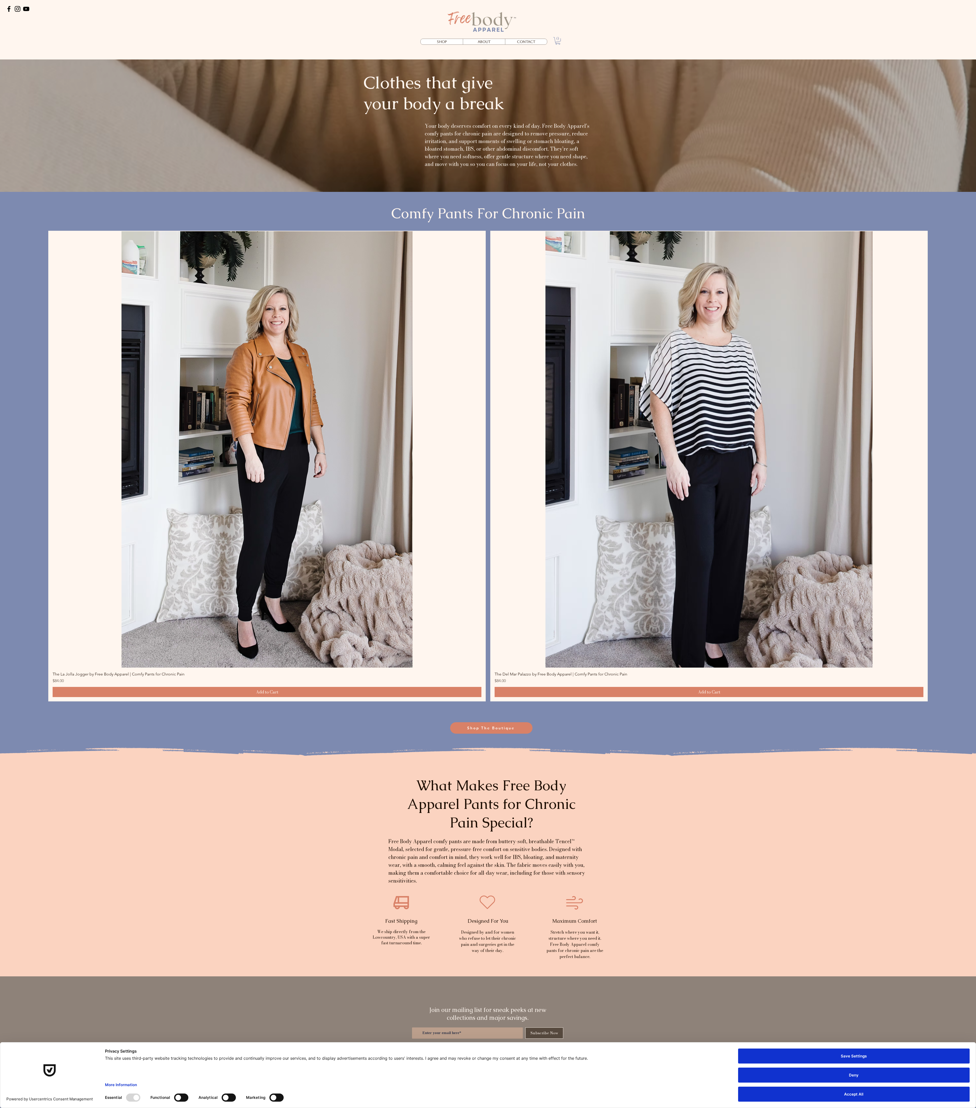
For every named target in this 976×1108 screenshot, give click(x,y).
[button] (557, 40)
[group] (488, 466)
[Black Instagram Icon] (17, 9)
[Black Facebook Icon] (9, 9)
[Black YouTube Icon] (26, 9)
